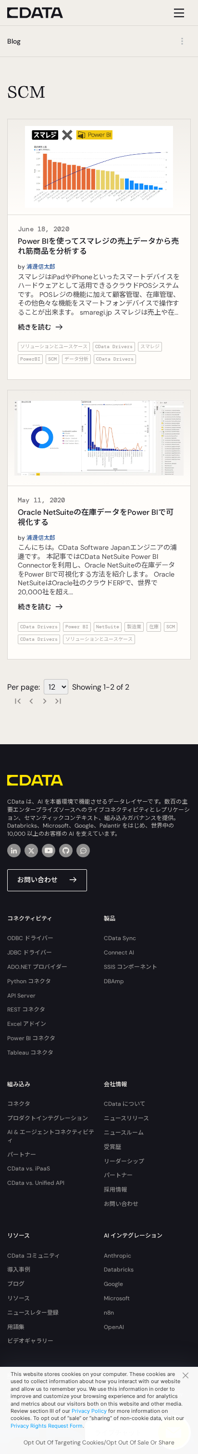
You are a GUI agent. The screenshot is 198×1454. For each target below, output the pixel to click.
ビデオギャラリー (30, 1341)
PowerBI (30, 359)
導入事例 (18, 1269)
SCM (52, 359)
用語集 (16, 1327)
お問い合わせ (37, 879)
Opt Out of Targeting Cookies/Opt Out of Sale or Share (99, 1442)
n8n (109, 1313)
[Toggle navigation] (177, 12)
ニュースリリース (126, 1118)
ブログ (16, 1284)
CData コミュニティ (33, 1256)
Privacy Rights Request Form (47, 1425)
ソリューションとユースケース (53, 346)
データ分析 (76, 359)
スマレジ (150, 346)
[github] (66, 850)
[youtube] (48, 850)
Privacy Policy (89, 1411)
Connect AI (119, 952)
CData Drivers (114, 346)
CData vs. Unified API (35, 1183)
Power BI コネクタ (31, 1038)
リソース (18, 1298)
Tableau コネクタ (30, 1052)
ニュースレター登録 (33, 1313)
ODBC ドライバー (30, 938)
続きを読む (34, 327)
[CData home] (42, 12)
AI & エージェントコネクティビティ (50, 1136)
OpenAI (114, 1327)
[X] (31, 850)
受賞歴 (112, 1147)
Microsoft (117, 1298)
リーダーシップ (124, 1161)
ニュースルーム (124, 1132)
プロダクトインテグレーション (47, 1118)
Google (113, 1284)
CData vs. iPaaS (28, 1168)
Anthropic (117, 1256)
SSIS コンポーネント (130, 967)
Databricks (119, 1269)
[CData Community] (83, 850)
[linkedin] (14, 850)
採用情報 (115, 1189)
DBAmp (114, 981)
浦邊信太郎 (40, 267)
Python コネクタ (29, 981)
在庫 (154, 627)
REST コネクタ (26, 1009)
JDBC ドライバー (29, 952)
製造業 (134, 627)
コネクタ (18, 1104)
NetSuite (107, 627)
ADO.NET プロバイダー (37, 967)
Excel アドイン (26, 1024)
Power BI (76, 627)
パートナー (21, 1155)
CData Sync (120, 938)
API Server (21, 996)
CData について (125, 1104)
